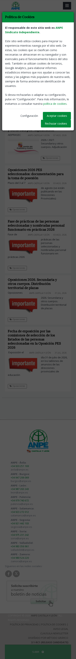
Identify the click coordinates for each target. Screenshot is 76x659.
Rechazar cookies (56, 123)
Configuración (29, 116)
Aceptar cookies (57, 116)
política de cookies (55, 104)
